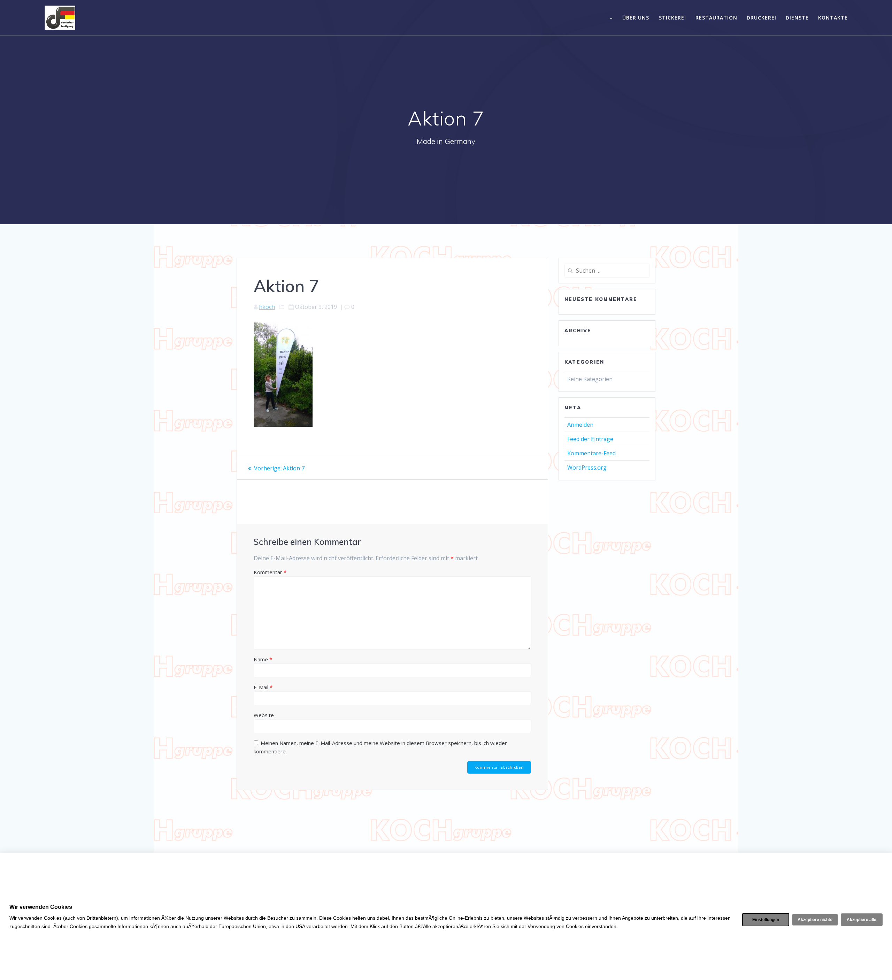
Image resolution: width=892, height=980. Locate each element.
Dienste (797, 17)
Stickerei (672, 17)
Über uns (635, 17)
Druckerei (761, 17)
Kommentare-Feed (591, 453)
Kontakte (833, 17)
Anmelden (580, 424)
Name (263, 659)
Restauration (716, 17)
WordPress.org (587, 467)
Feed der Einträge (590, 439)
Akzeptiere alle (861, 919)
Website (264, 715)
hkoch (267, 307)
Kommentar (270, 572)
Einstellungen (765, 919)
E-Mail (263, 687)
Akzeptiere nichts (815, 919)
